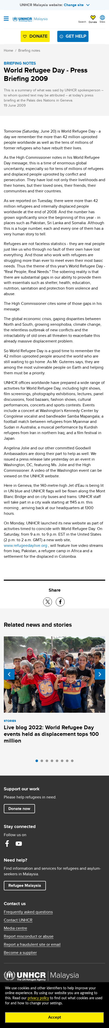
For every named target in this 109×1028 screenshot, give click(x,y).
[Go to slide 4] (53, 762)
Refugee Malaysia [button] (27, 885)
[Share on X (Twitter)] (47, 601)
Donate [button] (93, 22)
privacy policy (38, 998)
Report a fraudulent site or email (32, 944)
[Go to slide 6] (63, 762)
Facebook (7, 843)
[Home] (29, 19)
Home (8, 50)
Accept (54, 1017)
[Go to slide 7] (68, 762)
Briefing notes (29, 50)
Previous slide (9, 674)
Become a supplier (20, 952)
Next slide (100, 674)
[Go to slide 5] (58, 762)
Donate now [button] (19, 808)
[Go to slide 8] (73, 762)
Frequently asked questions (28, 912)
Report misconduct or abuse (28, 936)
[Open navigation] (6, 19)
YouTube (18, 843)
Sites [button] (102, 21)
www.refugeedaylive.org (25, 545)
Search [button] (82, 21)
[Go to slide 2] (43, 762)
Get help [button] (73, 37)
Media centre (15, 928)
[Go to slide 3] (48, 762)
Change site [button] (74, 4)
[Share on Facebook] (60, 601)
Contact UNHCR (18, 920)
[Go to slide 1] (38, 762)
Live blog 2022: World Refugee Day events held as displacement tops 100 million (51, 734)
